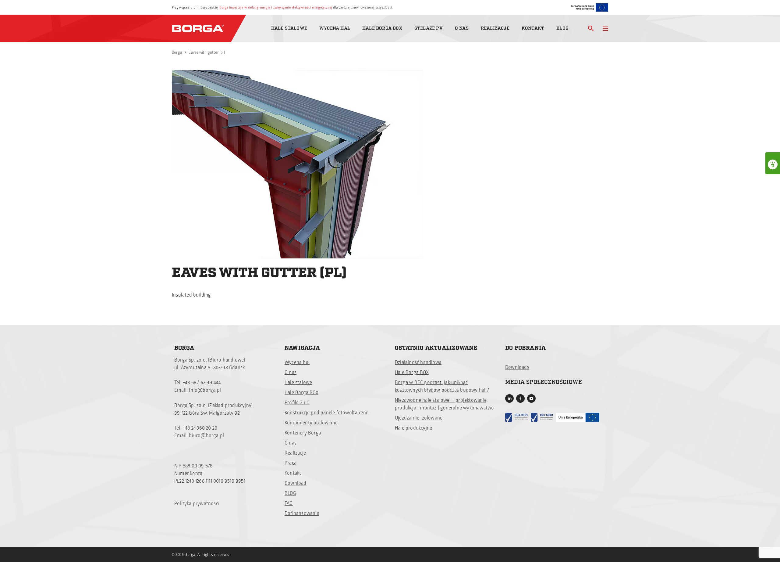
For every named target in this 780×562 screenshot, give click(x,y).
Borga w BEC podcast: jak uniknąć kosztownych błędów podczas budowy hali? (442, 386)
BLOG (290, 493)
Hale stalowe (289, 28)
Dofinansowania (302, 513)
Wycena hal (334, 28)
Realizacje (495, 28)
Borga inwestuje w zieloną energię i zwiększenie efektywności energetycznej (275, 7)
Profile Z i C (297, 402)
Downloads (517, 367)
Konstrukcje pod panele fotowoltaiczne (326, 412)
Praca (290, 463)
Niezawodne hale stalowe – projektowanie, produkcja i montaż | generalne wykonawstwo (444, 404)
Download (296, 483)
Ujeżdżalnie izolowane (418, 418)
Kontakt (533, 28)
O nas (462, 28)
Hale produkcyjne (413, 428)
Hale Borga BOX (382, 28)
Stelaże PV (428, 28)
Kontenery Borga (303, 433)
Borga (177, 52)
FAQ (289, 503)
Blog (562, 28)
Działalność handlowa (418, 362)
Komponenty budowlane (311, 423)
